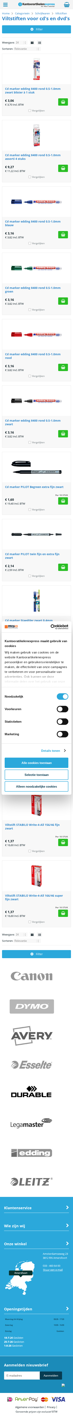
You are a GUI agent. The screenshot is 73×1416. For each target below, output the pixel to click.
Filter (39, 29)
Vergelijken (38, 110)
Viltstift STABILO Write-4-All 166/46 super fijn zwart (34, 897)
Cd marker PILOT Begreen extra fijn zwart (34, 487)
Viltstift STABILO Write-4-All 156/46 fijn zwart (32, 826)
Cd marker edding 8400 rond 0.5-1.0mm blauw (33, 223)
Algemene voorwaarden (29, 1407)
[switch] (62, 709)
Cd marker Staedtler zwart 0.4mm (29, 620)
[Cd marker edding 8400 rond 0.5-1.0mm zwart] (36, 401)
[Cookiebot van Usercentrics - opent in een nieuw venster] (51, 626)
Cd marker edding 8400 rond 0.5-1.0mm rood (33, 356)
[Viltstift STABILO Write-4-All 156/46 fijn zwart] (36, 805)
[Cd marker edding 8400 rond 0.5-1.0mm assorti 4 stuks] (36, 135)
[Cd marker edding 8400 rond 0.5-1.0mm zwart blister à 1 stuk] (36, 69)
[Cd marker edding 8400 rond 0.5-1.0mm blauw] (36, 202)
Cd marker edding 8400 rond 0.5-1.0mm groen (33, 289)
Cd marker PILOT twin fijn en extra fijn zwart (32, 556)
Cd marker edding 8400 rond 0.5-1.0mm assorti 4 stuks (33, 157)
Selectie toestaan (37, 774)
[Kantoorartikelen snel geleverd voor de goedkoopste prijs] (36, 6)
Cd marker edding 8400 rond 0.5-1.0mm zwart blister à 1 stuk (33, 90)
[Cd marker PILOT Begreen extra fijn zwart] (36, 467)
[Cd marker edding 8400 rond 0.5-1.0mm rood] (36, 334)
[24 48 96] (21, 42)
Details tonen (50, 750)
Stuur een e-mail (53, 1270)
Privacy (51, 1407)
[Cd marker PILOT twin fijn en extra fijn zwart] (36, 534)
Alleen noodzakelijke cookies (36, 786)
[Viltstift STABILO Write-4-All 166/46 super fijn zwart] (36, 876)
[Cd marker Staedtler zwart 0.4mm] (36, 600)
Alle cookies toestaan (36, 763)
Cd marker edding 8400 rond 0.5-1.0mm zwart (33, 422)
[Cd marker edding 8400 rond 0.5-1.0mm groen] (36, 268)
